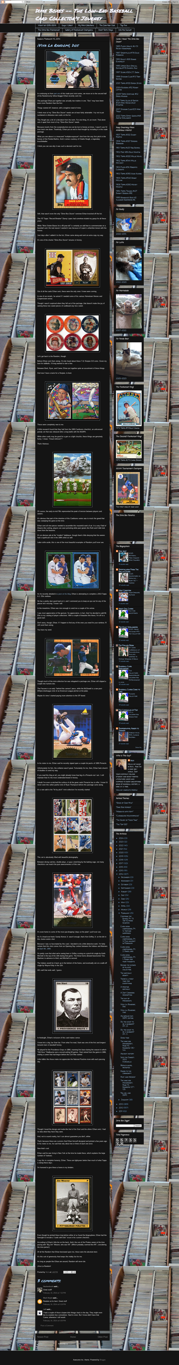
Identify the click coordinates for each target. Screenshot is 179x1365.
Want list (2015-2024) (47, 25)
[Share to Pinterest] (74, 1272)
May (123, 902)
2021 (121, 849)
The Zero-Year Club (107, 25)
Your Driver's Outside (134, 593)
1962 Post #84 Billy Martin (128, 152)
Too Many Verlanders (128, 627)
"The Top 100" (122, 824)
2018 (121, 859)
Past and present (128, 1077)
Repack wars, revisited (126, 1066)
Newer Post (42, 1337)
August (124, 891)
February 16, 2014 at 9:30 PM (54, 1321)
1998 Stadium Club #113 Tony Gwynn (128, 77)
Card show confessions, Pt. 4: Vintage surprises (128, 929)
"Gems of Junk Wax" (124, 803)
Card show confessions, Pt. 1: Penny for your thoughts (128, 958)
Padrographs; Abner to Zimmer (129, 729)
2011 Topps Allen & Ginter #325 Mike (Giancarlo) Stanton (127, 102)
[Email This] (64, 1272)
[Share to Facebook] (72, 1272)
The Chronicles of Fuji (128, 710)
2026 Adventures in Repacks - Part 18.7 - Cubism (134, 578)
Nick (132, 760)
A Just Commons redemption (127, 993)
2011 (121, 1111)
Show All (138, 747)
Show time (125, 1037)
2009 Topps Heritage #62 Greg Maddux (127, 95)
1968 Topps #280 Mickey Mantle (126, 185)
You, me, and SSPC (126, 1094)
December (125, 877)
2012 (121, 1107)
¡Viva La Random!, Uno (128, 1011)
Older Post (103, 1337)
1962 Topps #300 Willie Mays (129, 156)
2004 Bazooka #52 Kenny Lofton (127, 88)
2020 (121, 852)
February (125, 913)
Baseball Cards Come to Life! (129, 690)
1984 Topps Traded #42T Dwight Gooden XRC (126, 192)
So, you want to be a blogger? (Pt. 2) (127, 1023)
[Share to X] (69, 1272)
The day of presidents (126, 999)
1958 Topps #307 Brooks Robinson (126, 142)
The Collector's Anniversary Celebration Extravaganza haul (129, 676)
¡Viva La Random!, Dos (128, 1005)
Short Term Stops (105, 30)
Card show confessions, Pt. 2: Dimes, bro (128, 949)
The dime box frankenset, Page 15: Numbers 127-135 (128, 1085)
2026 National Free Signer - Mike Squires (134, 556)
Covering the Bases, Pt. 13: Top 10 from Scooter (127, 919)
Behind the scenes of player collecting (128, 967)
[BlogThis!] (67, 1272)
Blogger (102, 1360)
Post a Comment (47, 1326)
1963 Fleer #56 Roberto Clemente (126, 168)
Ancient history (127, 1053)
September (126, 888)
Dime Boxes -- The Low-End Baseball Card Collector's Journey (84, 14)
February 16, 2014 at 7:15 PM (54, 1293)
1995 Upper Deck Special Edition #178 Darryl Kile (126, 67)
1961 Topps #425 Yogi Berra (128, 147)
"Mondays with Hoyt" (125, 811)
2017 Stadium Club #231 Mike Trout (128, 110)
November (125, 881)
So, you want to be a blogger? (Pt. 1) (127, 1031)
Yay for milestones (133, 612)
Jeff (44, 1309)
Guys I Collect (67, 25)
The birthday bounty (126, 974)
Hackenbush (48, 1286)
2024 (121, 838)
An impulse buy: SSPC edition (127, 1017)
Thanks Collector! (133, 695)
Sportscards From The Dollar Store (129, 570)
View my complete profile (126, 790)
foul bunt (123, 551)
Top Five (123, 25)
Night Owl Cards (126, 608)
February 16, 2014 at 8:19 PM (54, 1304)
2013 (121, 1104)
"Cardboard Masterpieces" (127, 815)
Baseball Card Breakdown (125, 667)
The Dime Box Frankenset (49, 30)
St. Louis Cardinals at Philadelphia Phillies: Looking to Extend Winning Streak (129, 653)
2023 (121, 841)
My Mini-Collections (86, 25)
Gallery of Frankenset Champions (79, 30)
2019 (121, 856)
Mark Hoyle (47, 1298)
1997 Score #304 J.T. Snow (127, 72)
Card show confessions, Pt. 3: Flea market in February (128, 939)
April (123, 906)
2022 (121, 845)
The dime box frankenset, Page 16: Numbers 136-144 (128, 1045)
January (125, 1099)
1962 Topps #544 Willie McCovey (126, 161)
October (125, 884)
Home (73, 1337)
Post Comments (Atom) (78, 1344)
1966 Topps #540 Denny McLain (126, 179)
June (123, 899)
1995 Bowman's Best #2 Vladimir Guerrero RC (126, 198)
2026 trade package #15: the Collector (134, 631)
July (123, 895)
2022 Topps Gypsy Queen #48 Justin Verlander (128, 117)
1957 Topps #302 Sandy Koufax (126, 135)
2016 (121, 867)
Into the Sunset (125, 30)
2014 (121, 874)
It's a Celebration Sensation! (134, 714)
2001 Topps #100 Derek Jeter (128, 83)
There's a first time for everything (127, 981)
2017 (121, 863)
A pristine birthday (125, 988)
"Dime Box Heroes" (123, 807)
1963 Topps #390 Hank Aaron (129, 173)
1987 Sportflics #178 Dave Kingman (127, 54)
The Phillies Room (126, 645)
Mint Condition (125, 590)
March (124, 909)
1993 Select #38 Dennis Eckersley (126, 60)
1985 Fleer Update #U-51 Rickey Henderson (127, 47)
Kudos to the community (126, 1072)
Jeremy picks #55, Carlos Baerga (134, 734)
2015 (121, 870)
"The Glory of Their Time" (127, 820)
